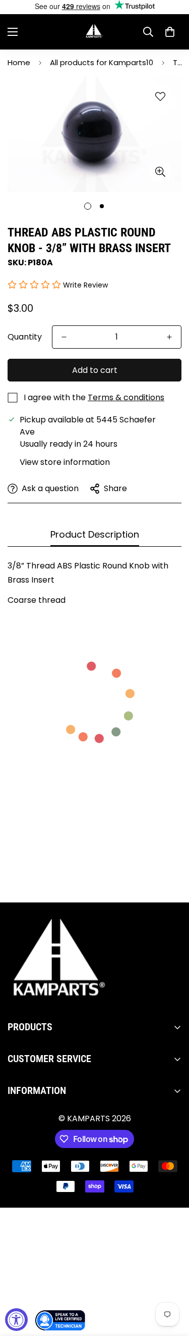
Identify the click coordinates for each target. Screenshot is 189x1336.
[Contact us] (60, 1320)
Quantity (25, 337)
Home (19, 62)
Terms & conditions (126, 397)
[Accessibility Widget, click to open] (16, 1319)
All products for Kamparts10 (101, 62)
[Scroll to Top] (171, 1282)
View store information (65, 462)
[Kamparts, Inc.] (94, 32)
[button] (169, 31)
